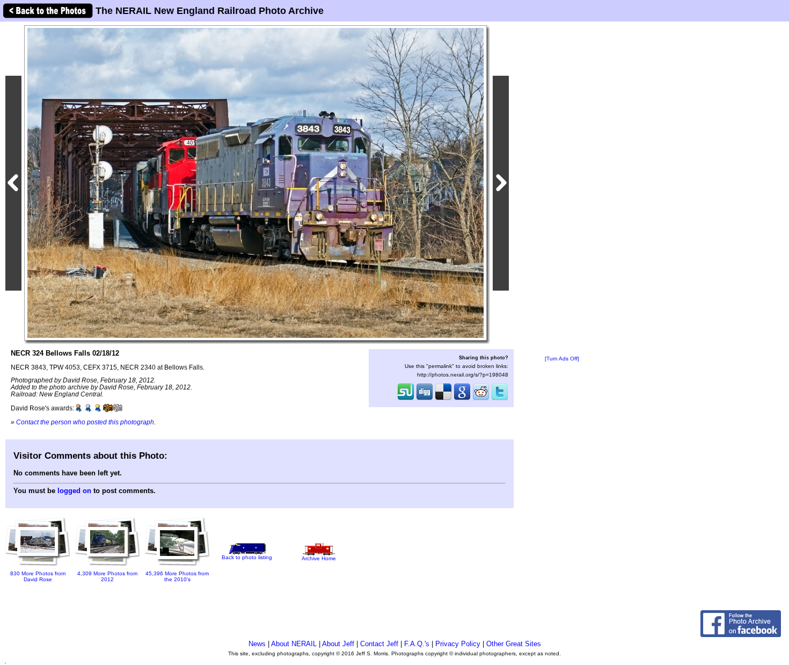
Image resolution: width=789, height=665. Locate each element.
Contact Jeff (379, 644)
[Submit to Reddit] (481, 399)
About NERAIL (294, 644)
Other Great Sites (513, 644)
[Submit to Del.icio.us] (443, 399)
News (257, 644)
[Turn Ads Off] (562, 359)
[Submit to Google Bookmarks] (462, 399)
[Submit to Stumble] (405, 399)
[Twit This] (499, 399)
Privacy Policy (457, 644)
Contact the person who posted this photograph (85, 421)
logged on (74, 491)
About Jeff (338, 644)
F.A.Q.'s (416, 644)
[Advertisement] (562, 189)
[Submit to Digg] (424, 399)
